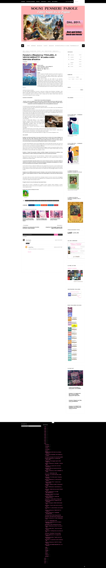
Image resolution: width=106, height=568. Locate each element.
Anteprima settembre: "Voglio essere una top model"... (53, 538)
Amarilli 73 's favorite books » (78, 281)
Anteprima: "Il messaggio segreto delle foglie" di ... (53, 461)
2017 (45, 440)
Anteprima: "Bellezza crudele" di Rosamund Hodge (53, 485)
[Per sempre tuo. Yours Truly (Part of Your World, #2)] (69, 279)
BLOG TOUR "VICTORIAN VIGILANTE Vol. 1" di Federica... (53, 545)
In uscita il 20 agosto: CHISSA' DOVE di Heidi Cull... (53, 503)
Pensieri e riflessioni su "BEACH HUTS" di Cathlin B (53, 511)
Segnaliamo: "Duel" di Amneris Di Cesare (53, 524)
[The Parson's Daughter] (75, 276)
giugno (46, 548)
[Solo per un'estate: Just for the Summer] (82, 276)
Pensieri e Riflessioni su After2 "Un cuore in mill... (53, 526)
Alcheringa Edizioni (33, 51)
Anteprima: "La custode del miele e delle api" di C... (53, 475)
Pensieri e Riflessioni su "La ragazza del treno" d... (53, 535)
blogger (56, 234)
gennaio (47, 556)
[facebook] (67, 1)
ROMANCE (23, 1)
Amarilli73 (30, 247)
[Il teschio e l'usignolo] (69, 253)
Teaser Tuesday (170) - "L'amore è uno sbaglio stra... (52, 482)
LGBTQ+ (49, 1)
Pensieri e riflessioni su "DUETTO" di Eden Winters (53, 543)
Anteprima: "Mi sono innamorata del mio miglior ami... (53, 469)
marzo (46, 553)
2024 (45, 429)
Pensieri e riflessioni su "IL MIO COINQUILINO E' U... (54, 519)
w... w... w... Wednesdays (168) (51, 473)
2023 (45, 431)
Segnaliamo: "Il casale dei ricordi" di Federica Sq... (54, 540)
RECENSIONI (39, 45)
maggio (47, 550)
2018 (45, 438)
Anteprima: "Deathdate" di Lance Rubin (53, 533)
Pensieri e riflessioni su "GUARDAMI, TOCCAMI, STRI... (52, 513)
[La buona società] (69, 273)
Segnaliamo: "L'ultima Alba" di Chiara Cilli (53, 498)
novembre (47, 446)
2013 (45, 559)
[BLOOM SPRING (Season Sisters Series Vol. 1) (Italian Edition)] (79, 273)
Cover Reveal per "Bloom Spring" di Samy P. (55, 219)
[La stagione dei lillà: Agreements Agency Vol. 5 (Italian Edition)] (79, 279)
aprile (46, 551)
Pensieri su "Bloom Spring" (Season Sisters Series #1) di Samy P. (28, 219)
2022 (45, 432)
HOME (28, 45)
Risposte (27, 245)
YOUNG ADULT (43, 1)
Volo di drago (72, 247)
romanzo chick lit (56, 51)
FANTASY (38, 1)
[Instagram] (66, 1)
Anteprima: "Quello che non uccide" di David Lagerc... (54, 490)
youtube (76, 66)
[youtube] (70, 1)
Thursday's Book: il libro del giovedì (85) (53, 515)
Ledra (43, 51)
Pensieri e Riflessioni (48, 51)
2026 (45, 426)
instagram (76, 59)
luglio (46, 547)
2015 (45, 443)
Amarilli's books (72, 268)
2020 (45, 435)
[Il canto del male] (71, 279)
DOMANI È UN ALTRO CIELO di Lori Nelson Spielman (53, 453)
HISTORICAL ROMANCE (30, 1)
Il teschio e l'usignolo (74, 251)
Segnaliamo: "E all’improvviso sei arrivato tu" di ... (54, 531)
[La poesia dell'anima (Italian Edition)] (73, 273)
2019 (45, 437)
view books (79, 297)
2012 (45, 561)
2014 (45, 558)
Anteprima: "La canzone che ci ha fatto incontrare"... (53, 466)
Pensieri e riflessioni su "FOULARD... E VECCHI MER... (54, 464)
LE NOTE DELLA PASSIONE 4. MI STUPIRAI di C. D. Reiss (54, 455)
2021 (45, 434)
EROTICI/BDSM (54, 1)
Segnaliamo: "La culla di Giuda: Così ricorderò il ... (54, 508)
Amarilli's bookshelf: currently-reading (76, 244)
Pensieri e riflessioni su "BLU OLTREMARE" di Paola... (54, 471)
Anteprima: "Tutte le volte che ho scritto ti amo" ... (53, 506)
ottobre (47, 447)
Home (24, 51)
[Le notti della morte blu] (75, 279)
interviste (39, 51)
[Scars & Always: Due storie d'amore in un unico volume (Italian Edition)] (73, 276)
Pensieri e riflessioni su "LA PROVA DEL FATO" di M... (52, 459)
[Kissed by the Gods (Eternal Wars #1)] (77, 273)
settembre (47, 449)
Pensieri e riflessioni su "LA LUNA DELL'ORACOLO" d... (51, 492)
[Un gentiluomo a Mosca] (71, 273)
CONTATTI (46, 45)
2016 (45, 441)
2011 (45, 562)
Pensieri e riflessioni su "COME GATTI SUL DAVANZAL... (53, 501)
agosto (46, 450)
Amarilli (72, 293)
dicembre (47, 444)
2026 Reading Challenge (74, 291)
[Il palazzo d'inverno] (73, 279)
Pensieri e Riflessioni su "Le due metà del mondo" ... (53, 480)
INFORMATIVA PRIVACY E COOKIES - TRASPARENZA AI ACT (67, 45)
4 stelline (27, 51)
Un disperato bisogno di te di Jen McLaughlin (54, 457)
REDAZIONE (51, 45)
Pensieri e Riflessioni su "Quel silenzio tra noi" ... (53, 487)
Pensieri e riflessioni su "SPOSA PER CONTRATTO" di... (52, 497)
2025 (45, 428)
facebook (60, 234)
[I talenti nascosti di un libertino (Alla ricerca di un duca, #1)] (71, 276)
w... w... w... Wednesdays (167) (51, 520)
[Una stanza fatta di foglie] (75, 273)
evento (70, 79)
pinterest (76, 62)
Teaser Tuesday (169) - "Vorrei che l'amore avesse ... (53, 529)
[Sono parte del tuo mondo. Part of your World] (79, 276)
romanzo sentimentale (56, 200)
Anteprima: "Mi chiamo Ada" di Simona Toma (54, 516)
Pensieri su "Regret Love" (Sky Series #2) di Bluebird (41, 219)
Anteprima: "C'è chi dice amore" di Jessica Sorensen (53, 478)
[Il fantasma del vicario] (77, 279)
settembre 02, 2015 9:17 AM (58, 247)
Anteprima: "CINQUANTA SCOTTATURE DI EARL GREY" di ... (53, 523)
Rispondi (27, 243)
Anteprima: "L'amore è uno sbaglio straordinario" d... (52, 495)
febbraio (47, 554)
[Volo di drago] (69, 249)
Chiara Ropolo (28, 240)
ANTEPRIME (33, 45)
